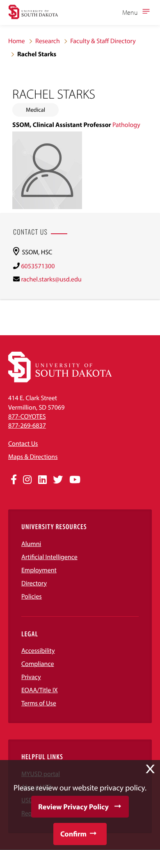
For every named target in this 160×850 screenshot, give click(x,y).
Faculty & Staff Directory (103, 41)
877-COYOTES (27, 416)
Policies (31, 596)
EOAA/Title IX (39, 690)
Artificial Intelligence (49, 557)
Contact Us (23, 444)
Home (16, 41)
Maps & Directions (32, 457)
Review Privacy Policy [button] (73, 806)
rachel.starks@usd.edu (51, 279)
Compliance (37, 664)
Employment (39, 570)
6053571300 (38, 266)
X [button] (150, 769)
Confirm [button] (73, 833)
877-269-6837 (27, 426)
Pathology (126, 125)
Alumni (31, 544)
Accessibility (38, 651)
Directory (34, 583)
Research (47, 41)
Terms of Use (38, 703)
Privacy (31, 677)
